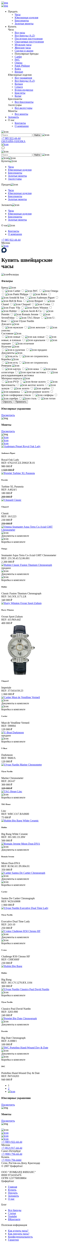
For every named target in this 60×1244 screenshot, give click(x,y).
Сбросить (7, 402)
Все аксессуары (23, 108)
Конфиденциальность (20, 1236)
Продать (13, 1192)
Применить (21, 402)
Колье (18, 95)
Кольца (19, 83)
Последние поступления (28, 38)
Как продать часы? (18, 1233)
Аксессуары (15, 178)
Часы (17, 14)
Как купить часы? (18, 1230)
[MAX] (3, 148)
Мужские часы (23, 44)
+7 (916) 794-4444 (11, 1160)
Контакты (20, 123)
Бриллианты (22, 20)
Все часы (20, 32)
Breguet (19, 71)
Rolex (18, 68)
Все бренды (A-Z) (25, 35)
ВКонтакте (14, 1219)
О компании (22, 126)
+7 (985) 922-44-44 (11, 1141)
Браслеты (20, 92)
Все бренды (14, 1210)
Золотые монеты (24, 23)
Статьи (12, 1213)
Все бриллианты (24, 102)
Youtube (12, 1216)
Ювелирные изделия (26, 17)
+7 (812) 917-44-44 (11, 1148)
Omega (18, 62)
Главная (12, 1186)
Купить (12, 1189)
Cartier (18, 56)
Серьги (19, 86)
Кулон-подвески (24, 89)
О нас (11, 1198)
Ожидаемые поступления (29, 41)
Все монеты (21, 114)
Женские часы (23, 47)
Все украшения (23, 77)
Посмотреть (8, 415)
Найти (37, 135)
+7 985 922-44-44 (10, 138)
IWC (17, 59)
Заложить (13, 117)
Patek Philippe (22, 65)
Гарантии (13, 1239)
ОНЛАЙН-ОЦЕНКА (13, 141)
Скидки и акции (24, 50)
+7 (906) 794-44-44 (11, 1154)
